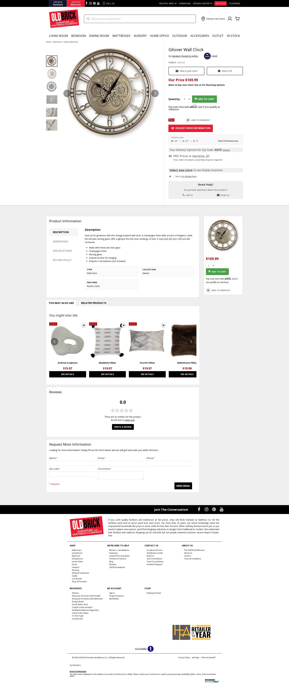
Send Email (183, 486)
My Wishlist (114, 598)
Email (101, 458)
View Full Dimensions (228, 141)
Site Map (195, 657)
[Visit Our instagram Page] (90, 3)
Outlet (218, 36)
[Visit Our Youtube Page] (221, 509)
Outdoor (179, 36)
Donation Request (154, 564)
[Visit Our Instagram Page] (207, 509)
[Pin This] (171, 120)
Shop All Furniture (79, 581)
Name (53, 458)
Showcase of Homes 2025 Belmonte (87, 598)
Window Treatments (80, 573)
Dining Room (99, 36)
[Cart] (237, 19)
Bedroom (78, 36)
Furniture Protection (117, 558)
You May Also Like (61, 303)
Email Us (224, 195)
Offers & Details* (208, 657)
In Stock (220, 3)
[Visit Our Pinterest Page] (214, 509)
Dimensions (60, 241)
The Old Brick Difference (194, 550)
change (226, 149)
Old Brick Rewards (117, 567)
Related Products (93, 303)
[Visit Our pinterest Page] (94, 3)
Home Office (159, 36)
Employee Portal (154, 593)
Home (48, 42)
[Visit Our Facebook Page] (199, 509)
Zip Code (54, 469)
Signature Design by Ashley (185, 56)
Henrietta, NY (201, 156)
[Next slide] (191, 341)
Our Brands (75, 665)
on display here (189, 176)
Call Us (189, 195)
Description (61, 232)
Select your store (181, 170)
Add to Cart (206, 99)
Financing (185, 3)
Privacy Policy (184, 657)
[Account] (229, 19)
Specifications (62, 250)
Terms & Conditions (192, 558)
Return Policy (62, 260)
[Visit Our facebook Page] (86, 3)
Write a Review (123, 426)
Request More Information (193, 128)
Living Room (58, 36)
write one (129, 420)
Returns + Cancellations (119, 550)
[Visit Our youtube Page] (98, 3)
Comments (104, 469)
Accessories (199, 36)
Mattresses (121, 36)
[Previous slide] (54, 341)
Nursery (140, 36)
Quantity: (174, 99)
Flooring (234, 3)
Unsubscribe (77, 618)
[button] (213, 18)
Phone (150, 458)
